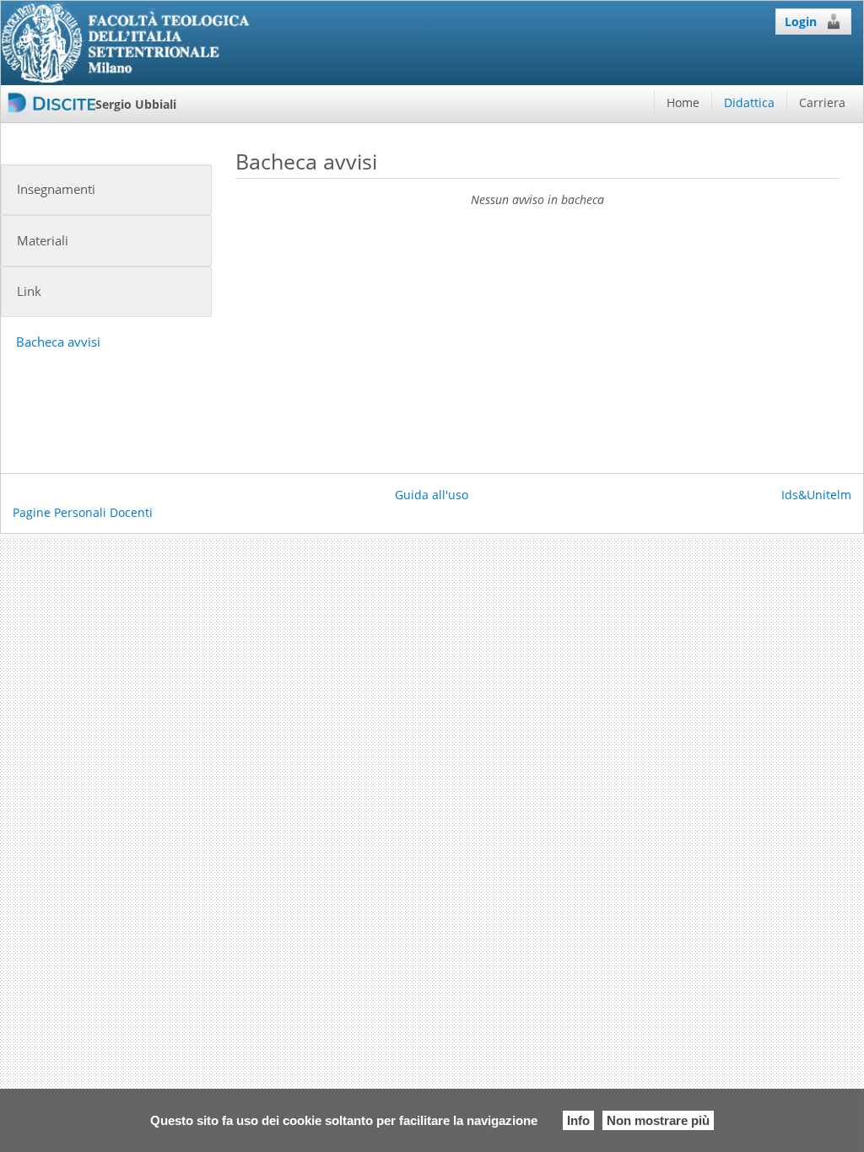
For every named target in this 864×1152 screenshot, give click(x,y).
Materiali (42, 241)
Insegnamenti (56, 189)
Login (801, 21)
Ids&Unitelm (816, 495)
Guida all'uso (431, 495)
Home (683, 102)
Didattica (749, 102)
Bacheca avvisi (58, 342)
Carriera (822, 102)
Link (29, 291)
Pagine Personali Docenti (83, 512)
